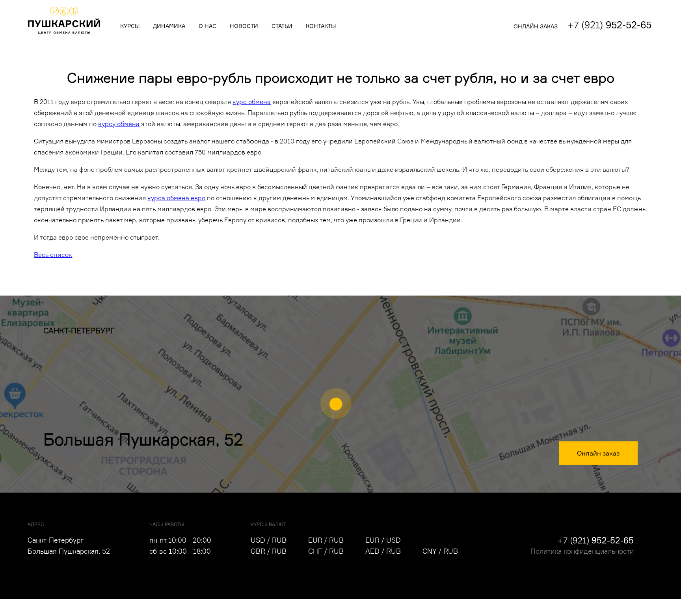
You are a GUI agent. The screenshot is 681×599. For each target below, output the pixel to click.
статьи (282, 26)
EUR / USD (383, 540)
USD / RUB (269, 540)
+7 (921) (609, 25)
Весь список (53, 255)
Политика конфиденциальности (582, 551)
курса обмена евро (176, 198)
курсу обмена (119, 124)
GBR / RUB (269, 551)
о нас (207, 26)
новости (244, 26)
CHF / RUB (326, 551)
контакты (321, 26)
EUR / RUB (326, 540)
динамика (169, 26)
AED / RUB (383, 551)
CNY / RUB (440, 551)
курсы (130, 26)
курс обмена (252, 102)
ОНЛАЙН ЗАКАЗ (536, 26)
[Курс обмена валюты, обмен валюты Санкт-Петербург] (64, 35)
